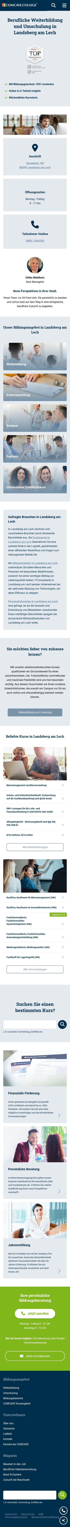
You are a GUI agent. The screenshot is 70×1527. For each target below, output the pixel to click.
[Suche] (52, 5)
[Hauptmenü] (64, 5)
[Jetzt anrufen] (63, 1511)
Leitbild (7, 1433)
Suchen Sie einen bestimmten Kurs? (35, 1007)
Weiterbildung (11, 1387)
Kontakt (7, 1439)
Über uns (8, 1423)
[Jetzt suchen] (62, 1495)
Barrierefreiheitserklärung (45, 1517)
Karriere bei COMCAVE (16, 1444)
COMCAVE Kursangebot (16, 1403)
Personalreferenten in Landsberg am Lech (33, 601)
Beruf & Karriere (12, 1474)
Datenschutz (28, 1514)
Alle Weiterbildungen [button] (35, 847)
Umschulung (10, 1393)
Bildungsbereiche (13, 1398)
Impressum (11, 1514)
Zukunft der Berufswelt (16, 1479)
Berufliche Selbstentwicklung (19, 1469)
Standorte (8, 1428)
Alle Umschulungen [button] (35, 969)
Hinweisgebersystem (16, 1517)
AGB (40, 1514)
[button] (35, 785)
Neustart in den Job (14, 1464)
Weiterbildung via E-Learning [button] (35, 712)
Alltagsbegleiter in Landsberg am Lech (35, 563)
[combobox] (29, 1024)
